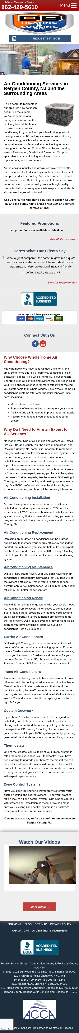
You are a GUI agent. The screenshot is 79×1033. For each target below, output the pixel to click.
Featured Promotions (39, 223)
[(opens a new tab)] (39, 953)
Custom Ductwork (18, 711)
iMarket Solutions (21, 1028)
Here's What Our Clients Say (40, 251)
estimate (68, 203)
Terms (10, 1029)
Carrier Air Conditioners (23, 637)
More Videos (38, 906)
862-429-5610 (19, 7)
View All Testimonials (61, 282)
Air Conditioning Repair (23, 598)
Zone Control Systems (22, 784)
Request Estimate (46, 38)
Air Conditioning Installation (27, 498)
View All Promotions (62, 239)
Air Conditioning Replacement (28, 532)
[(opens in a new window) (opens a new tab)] (39, 305)
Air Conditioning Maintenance (28, 567)
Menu (65, 5)
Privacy (3, 1029)
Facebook (35, 343)
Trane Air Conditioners (22, 672)
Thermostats (14, 745)
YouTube (43, 343)
